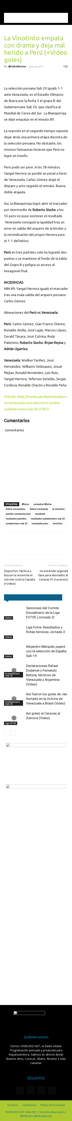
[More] (54, 76)
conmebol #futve (42, 504)
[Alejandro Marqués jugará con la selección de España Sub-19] (14, 651)
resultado (40, 514)
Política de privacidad (52, 1105)
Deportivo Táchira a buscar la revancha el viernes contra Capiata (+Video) (19, 577)
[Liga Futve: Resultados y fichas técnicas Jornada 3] (14, 632)
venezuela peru (40, 523)
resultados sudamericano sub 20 (48, 518)
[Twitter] (17, 76)
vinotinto (58, 523)
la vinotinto (58, 509)
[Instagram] (31, 1090)
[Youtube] (52, 1090)
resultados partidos (16, 518)
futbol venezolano (15, 509)
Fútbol (8, 617)
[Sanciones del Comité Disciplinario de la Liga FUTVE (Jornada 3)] (14, 613)
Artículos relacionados (21, 597)
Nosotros (12, 1105)
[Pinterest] (26, 76)
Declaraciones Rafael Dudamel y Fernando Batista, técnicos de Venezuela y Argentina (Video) (42, 675)
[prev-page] (6, 732)
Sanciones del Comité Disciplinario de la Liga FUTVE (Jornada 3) (43, 612)
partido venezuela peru (18, 514)
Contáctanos (29, 1105)
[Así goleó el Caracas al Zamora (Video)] (14, 718)
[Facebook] (8, 76)
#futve (25, 504)
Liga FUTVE (10, 723)
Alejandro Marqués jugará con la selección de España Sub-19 (46, 651)
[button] (6, 5)
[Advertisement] (36, 18)
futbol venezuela (39, 509)
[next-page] (12, 732)
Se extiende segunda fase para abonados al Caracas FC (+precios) (53, 575)
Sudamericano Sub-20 (12, 674)
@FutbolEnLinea (17, 66)
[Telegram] (45, 76)
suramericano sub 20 (16, 523)
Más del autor (51, 597)
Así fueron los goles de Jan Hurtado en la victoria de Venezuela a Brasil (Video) (46, 698)
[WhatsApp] (36, 76)
